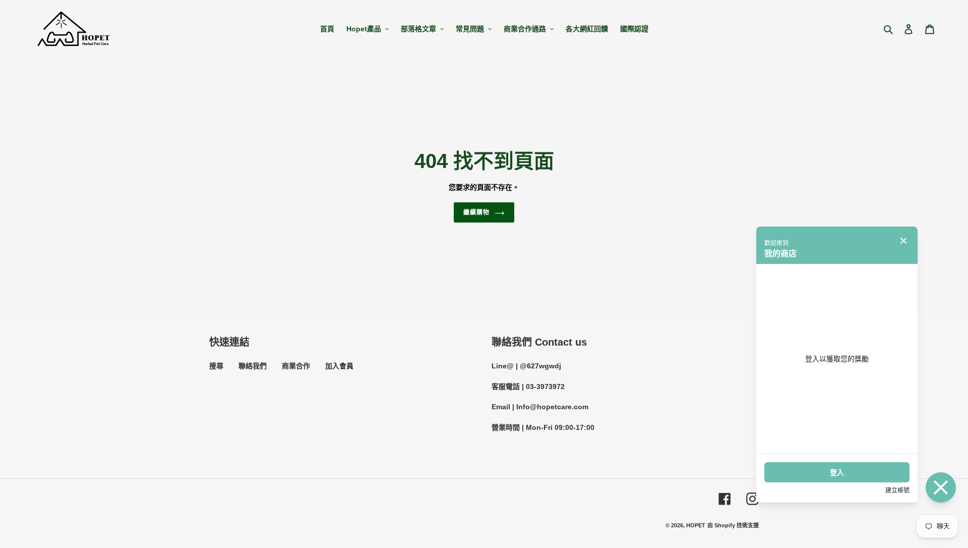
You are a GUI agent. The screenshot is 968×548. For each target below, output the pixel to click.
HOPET (695, 525)
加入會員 (339, 366)
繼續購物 (476, 212)
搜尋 (216, 366)
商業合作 (296, 366)
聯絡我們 (252, 366)
